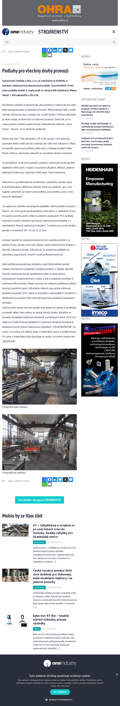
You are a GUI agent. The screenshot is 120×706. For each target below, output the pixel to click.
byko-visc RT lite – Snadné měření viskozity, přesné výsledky (51, 619)
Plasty (36, 629)
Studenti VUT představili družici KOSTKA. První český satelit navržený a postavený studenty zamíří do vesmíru (97, 143)
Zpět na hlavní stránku (19, 51)
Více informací (63, 686)
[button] (60, 699)
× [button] (117, 675)
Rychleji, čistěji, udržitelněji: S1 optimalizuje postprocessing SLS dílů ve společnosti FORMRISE (97, 126)
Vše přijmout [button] (60, 692)
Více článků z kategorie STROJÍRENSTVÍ (39, 500)
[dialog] (60, 688)
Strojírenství (39, 542)
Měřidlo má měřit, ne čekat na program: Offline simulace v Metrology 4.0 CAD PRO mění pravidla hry (95, 110)
